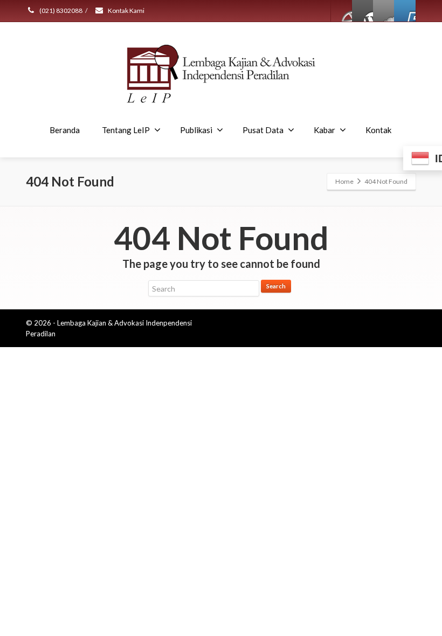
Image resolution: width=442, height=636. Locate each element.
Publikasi (196, 130)
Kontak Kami (125, 10)
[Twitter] (363, 11)
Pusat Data (263, 130)
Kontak (378, 130)
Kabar (324, 130)
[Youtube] (405, 11)
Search (276, 285)
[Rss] (384, 11)
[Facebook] (342, 11)
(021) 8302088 (60, 10)
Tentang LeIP (126, 130)
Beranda (65, 130)
